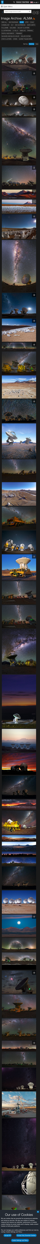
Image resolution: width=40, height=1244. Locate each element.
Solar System (25, 36)
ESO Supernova (20, 25)
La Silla (15, 30)
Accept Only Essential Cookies (26, 1235)
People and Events (8, 33)
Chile (32, 22)
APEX (26, 22)
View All (4, 22)
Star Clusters (6, 39)
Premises (19, 33)
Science (18, 2)
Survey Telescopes (25, 39)
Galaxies (13, 28)
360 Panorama (13, 22)
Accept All (8, 1235)
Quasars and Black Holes (10, 36)
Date (37, 44)
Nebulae (23, 30)
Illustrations (6, 30)
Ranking (31, 44)
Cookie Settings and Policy (20, 1240)
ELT (12, 25)
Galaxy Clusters (23, 28)
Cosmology (5, 25)
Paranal (30, 30)
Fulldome (5, 28)
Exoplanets (31, 25)
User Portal (25, 2)
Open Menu (8, 6)
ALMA (21, 22)
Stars (15, 39)
